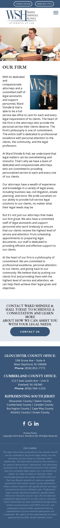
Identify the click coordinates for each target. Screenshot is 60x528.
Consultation (23, 4)
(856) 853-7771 (44, 4)
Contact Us (30, 331)
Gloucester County (20, 401)
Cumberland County (19, 404)
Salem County (42, 401)
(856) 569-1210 (35, 388)
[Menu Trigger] (56, 12)
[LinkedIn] (36, 423)
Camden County (43, 404)
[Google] (30, 423)
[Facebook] (23, 423)
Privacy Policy (30, 433)
